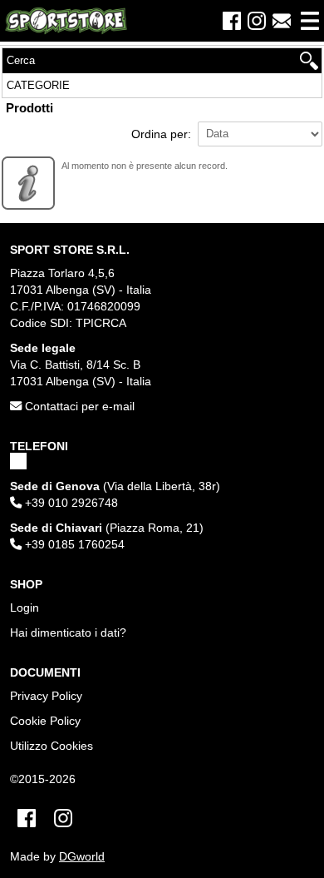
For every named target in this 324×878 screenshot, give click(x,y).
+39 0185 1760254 (73, 544)
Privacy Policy (46, 695)
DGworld (82, 857)
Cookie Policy (45, 720)
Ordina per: (161, 134)
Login (24, 607)
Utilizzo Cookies (51, 745)
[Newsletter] (281, 21)
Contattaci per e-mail (78, 406)
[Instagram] (257, 21)
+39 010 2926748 (70, 502)
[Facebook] (232, 21)
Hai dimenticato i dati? (68, 632)
